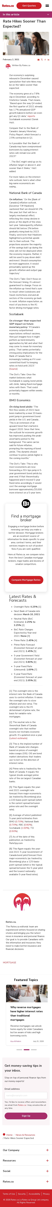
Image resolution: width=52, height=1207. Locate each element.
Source (13, 369)
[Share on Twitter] (41, 59)
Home (9, 1135)
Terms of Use (9, 1194)
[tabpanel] (27, 1015)
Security (22, 1194)
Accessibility (34, 1194)
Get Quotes (29, 5)
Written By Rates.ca (21, 65)
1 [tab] (17, 1050)
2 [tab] (25, 1050)
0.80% (28, 824)
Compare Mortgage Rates (26, 580)
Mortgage (9, 962)
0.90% (13, 831)
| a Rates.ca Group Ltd (29, 1199)
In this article (11, 14)
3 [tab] (32, 1050)
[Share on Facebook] (45, 59)
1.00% (25, 828)
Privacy (46, 1194)
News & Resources (25, 1135)
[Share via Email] (38, 59)
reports (31, 116)
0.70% (19, 821)
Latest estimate (18, 738)
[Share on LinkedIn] (48, 59)
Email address (12, 1089)
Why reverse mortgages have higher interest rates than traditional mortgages (26, 1014)
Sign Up (26, 1115)
